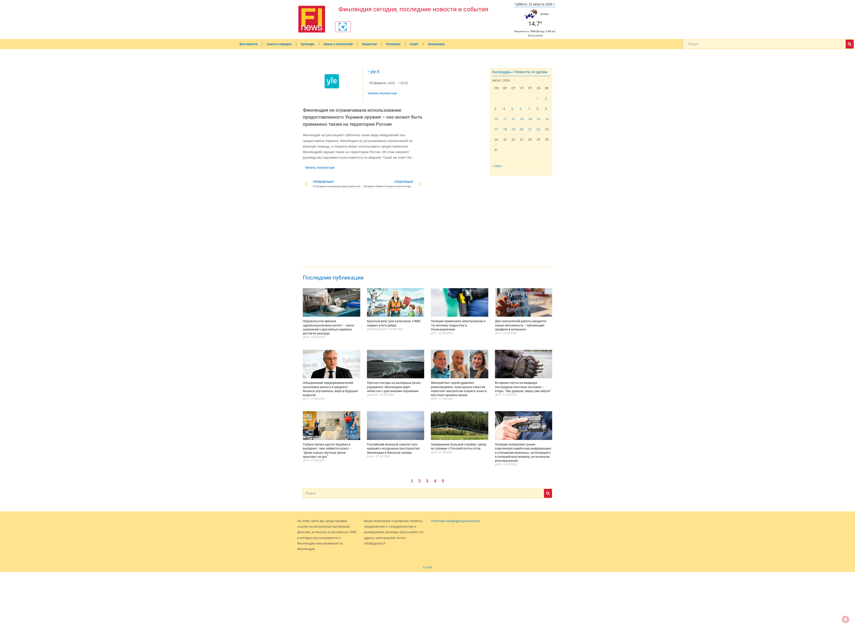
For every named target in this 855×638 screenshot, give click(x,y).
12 (513, 119)
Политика (393, 44)
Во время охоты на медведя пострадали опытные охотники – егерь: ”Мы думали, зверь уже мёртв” (523, 387)
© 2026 (427, 567)
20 (521, 129)
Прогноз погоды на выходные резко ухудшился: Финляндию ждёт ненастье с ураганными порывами (394, 387)
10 (496, 119)
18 (505, 129)
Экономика (436, 44)
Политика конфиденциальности (455, 521)
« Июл (496, 166)
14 (530, 119)
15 (538, 119)
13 (521, 119)
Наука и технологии (338, 44)
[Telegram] (343, 27)
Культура (307, 44)
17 (496, 129)
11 (505, 119)
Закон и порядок (279, 44)
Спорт (414, 44)
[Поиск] (850, 44)
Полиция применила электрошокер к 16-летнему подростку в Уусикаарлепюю (458, 325)
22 (538, 129)
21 (530, 129)
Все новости (249, 44)
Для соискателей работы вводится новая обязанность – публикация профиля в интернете (520, 325)
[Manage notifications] (845, 619)
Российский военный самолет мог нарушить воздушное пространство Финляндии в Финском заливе (393, 448)
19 (513, 129)
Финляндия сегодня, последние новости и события (413, 9)
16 (547, 119)
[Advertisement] (363, 228)
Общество (369, 44)
